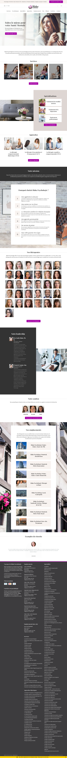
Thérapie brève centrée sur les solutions (31, 727)
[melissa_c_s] (9, 313)
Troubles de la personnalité (49, 744)
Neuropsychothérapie (28, 726)
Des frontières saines (48, 612)
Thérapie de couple (27, 645)
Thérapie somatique (28, 738)
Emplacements (37, 11)
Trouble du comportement (49, 734)
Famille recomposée (48, 625)
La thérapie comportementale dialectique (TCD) (33, 696)
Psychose (46, 665)
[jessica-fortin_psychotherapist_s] (38, 294)
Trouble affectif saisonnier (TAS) (50, 727)
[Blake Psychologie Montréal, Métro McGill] (33, 456)
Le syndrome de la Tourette (49, 652)
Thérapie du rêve (27, 732)
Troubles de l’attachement (49, 741)
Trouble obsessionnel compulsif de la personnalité (53, 736)
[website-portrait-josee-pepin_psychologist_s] (57, 284)
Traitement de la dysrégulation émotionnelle (52, 698)
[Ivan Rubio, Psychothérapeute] (38, 284)
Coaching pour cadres (28, 658)
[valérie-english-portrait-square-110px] (9, 265)
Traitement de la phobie (48, 700)
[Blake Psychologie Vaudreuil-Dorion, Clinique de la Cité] (33, 503)
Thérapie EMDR (27, 734)
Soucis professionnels (48, 675)
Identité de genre (47, 637)
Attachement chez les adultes (49, 583)
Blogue (47, 11)
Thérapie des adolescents (29, 651)
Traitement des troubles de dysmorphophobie (52, 707)
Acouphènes (46, 566)
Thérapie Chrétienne (48, 687)
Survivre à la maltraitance (49, 684)
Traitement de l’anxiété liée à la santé (51, 693)
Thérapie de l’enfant (28, 648)
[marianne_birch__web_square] (19, 275)
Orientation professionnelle (29, 671)
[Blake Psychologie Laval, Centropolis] (33, 494)
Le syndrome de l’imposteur (49, 650)
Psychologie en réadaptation (29, 674)
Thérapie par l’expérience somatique (30, 737)
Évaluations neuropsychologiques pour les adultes (33, 686)
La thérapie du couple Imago (29, 704)
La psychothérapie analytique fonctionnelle (32, 702)
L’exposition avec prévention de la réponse (32, 701)
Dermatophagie (47, 611)
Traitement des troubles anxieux (50, 704)
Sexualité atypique (47, 674)
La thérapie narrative (28, 722)
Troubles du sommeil (48, 746)
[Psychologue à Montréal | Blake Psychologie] (33, 465)
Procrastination (47, 664)
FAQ (43, 11)
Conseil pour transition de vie (49, 597)
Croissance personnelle (48, 604)
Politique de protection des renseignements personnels (56, 755)
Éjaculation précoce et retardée (50, 619)
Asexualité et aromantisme (49, 579)
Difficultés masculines (48, 614)
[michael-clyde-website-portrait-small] (28, 284)
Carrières (52, 11)
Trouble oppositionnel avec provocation (51, 751)
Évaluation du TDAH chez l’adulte (30, 660)
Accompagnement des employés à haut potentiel (33, 663)
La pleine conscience (28, 707)
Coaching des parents (28, 650)
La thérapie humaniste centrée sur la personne (32, 721)
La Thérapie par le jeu (28, 724)
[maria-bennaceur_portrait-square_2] (57, 275)
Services (9, 11)
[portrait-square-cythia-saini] (28, 275)
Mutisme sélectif (47, 657)
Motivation (46, 655)
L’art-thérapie (26, 679)
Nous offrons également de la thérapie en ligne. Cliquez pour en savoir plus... (34, 757)
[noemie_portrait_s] (47, 303)
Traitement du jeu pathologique (50, 711)
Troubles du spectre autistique (49, 747)
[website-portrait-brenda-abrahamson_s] (9, 303)
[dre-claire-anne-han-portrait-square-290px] (28, 265)
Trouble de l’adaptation (48, 729)
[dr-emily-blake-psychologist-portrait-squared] (47, 265)
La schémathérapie (27, 712)
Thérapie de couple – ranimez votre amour (52, 689)
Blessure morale (47, 586)
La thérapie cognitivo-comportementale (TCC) (32, 694)
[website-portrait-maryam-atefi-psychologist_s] (47, 284)
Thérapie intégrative (28, 735)
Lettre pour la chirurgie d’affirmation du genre (32, 685)
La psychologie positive (28, 711)
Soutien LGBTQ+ (47, 679)
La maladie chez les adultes (49, 644)
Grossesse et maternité (48, 635)
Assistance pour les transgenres (50, 581)
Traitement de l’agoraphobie (49, 692)
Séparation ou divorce (48, 672)
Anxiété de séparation (48, 576)
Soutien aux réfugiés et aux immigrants (51, 677)
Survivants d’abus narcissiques (49, 682)
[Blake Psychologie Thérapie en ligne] (33, 484)
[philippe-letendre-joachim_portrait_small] (38, 275)
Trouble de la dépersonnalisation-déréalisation (52, 731)
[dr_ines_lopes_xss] (57, 303)
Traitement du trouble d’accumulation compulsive (53, 715)
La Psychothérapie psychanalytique (30, 717)
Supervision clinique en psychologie (30, 680)
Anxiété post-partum (48, 578)
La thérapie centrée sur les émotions (31, 699)
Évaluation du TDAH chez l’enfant (30, 672)
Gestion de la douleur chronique (50, 630)
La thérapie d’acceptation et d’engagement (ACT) (33, 692)
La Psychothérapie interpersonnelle (30, 716)
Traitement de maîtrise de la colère (50, 702)
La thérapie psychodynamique (29, 697)
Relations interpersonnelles (49, 670)
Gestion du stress (47, 632)
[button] (66, 757)
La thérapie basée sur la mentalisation (31, 706)
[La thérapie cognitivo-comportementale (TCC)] (53, 146)
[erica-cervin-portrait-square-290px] (38, 265)
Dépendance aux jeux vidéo (49, 607)
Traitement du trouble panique (50, 724)
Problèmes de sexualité (48, 662)
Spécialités (23, 11)
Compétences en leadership (49, 591)
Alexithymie (46, 571)
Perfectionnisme (47, 660)
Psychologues (15, 11)
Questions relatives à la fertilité (50, 667)
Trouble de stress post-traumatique (50, 732)
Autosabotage (47, 584)
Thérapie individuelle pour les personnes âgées (32, 653)
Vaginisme (46, 749)
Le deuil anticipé (47, 647)
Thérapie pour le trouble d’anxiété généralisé (52, 690)
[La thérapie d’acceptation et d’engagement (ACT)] (33, 146)
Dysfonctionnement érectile (49, 617)
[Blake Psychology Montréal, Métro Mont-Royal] (33, 513)
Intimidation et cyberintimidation (50, 640)
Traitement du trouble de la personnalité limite (52, 716)
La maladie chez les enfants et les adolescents (52, 645)
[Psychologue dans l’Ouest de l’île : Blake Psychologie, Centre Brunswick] (33, 475)
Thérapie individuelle (28, 643)
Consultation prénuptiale (48, 601)
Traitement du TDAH (48, 713)
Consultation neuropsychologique (30, 638)
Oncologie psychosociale (48, 659)
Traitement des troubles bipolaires (50, 705)
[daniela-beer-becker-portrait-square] (19, 265)
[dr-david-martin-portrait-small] (57, 265)
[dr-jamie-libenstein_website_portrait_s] (57, 294)
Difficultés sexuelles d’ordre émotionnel (51, 616)
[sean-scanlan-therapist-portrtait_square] (38, 303)
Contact (58, 11)
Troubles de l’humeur (48, 742)
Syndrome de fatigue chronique (50, 685)
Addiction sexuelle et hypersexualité (50, 568)
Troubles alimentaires (48, 737)
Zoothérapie (26, 661)
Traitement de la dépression (49, 697)
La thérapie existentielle (28, 719)
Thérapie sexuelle (27, 656)
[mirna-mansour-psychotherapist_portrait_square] (47, 275)
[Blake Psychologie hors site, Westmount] (33, 522)
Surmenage (46, 680)
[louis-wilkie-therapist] (9, 294)
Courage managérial (48, 602)
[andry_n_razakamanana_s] (47, 294)
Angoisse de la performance (49, 573)
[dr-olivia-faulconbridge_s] (19, 303)
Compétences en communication (50, 589)
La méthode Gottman (28, 714)
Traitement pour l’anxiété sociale (50, 726)
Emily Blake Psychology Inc (9, 755)
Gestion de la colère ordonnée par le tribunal (52, 629)
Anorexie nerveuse (47, 574)
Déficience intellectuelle (48, 606)
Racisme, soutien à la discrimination (50, 669)
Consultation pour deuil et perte (50, 599)
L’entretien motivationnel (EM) (29, 709)
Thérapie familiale (27, 646)
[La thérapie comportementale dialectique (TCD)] (13, 147)
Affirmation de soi (47, 569)
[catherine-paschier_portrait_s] (19, 294)
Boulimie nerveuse (47, 588)
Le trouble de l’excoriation (49, 654)
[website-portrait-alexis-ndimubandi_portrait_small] (19, 284)
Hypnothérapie (27, 655)
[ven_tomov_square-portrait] (9, 275)
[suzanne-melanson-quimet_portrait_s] (28, 294)
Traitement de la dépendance (49, 695)
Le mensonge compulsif (48, 649)
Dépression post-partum (48, 609)
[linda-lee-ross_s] (28, 303)
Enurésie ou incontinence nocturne (50, 621)
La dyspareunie (47, 642)
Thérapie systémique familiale (29, 740)
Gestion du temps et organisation (50, 634)
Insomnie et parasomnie (48, 639)
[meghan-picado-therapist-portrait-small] (9, 284)
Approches (29, 11)
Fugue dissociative (47, 627)
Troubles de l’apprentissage (49, 739)
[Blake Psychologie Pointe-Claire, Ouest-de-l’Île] (33, 446)
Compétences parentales (48, 596)
